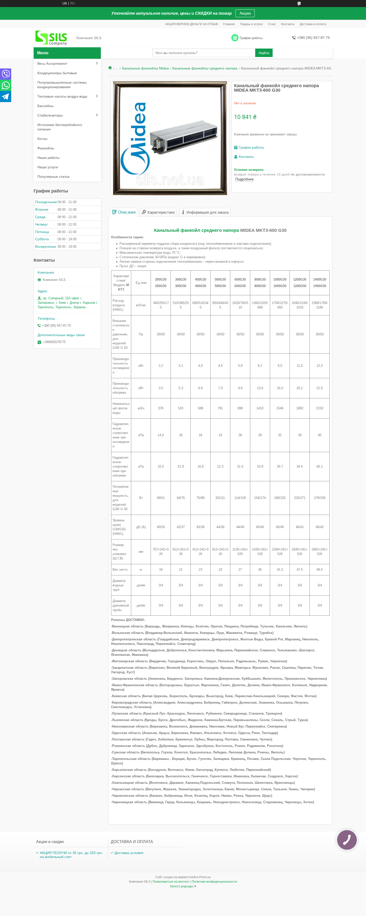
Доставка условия (129, 853)
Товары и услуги (251, 24)
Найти (264, 53)
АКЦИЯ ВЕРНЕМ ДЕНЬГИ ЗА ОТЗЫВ (191, 24)
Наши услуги (47, 167)
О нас (272, 24)
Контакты (288, 24)
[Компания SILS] (53, 38)
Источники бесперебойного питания (59, 127)
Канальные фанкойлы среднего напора (204, 68)
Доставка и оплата (313, 24)
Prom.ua (205, 877)
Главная (229, 24)
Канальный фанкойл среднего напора (196, 230)
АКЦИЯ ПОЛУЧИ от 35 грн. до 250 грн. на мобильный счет (71, 855)
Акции (245, 13)
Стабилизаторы (50, 115)
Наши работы (48, 158)
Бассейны (45, 106)
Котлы (42, 139)
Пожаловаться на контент (171, 881)
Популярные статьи (53, 177)
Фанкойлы (45, 148)
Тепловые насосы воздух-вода (62, 96)
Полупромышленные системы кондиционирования (62, 84)
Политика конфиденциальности (214, 881)
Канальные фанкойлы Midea (145, 68)
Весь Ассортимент (52, 63)
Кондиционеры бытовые (57, 73)
